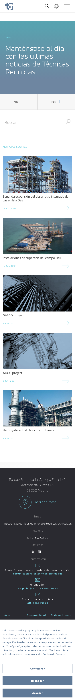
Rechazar (37, 681)
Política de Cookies (54, 654)
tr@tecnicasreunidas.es (18, 523)
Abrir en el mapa (45, 502)
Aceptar (37, 693)
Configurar (37, 669)
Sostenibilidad (36, 615)
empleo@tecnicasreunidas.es (53, 523)
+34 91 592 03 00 (37, 537)
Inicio (6, 615)
